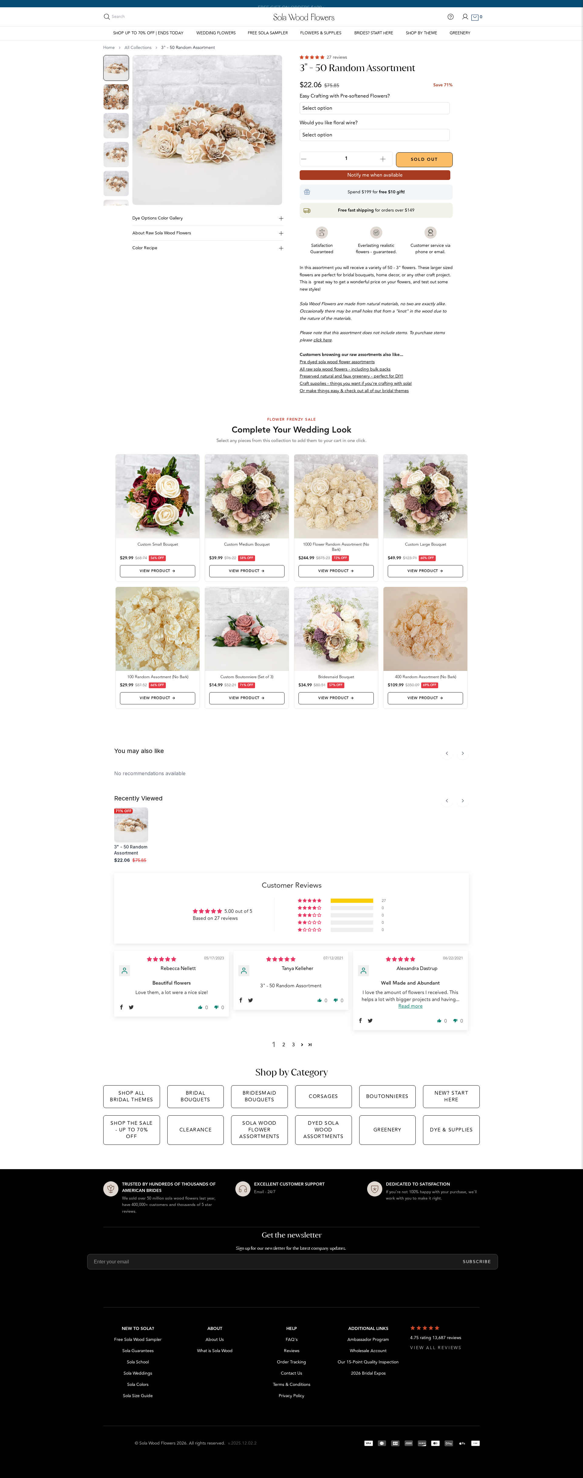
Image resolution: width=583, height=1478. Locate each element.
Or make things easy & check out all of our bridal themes (354, 391)
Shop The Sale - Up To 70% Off (132, 1130)
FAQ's (292, 1339)
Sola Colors (137, 1384)
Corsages (323, 1096)
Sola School (138, 1362)
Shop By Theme (421, 33)
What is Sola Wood (215, 1351)
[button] (313, 57)
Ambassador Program (368, 1339)
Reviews (291, 1351)
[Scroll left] (447, 753)
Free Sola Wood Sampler (138, 1339)
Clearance (195, 1130)
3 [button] (293, 1044)
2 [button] (283, 1044)
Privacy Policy (291, 1396)
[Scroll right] (463, 753)
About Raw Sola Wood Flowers (161, 233)
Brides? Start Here (373, 33)
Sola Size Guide (138, 1396)
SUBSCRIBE (477, 1261)
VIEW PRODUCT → (157, 571)
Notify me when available (375, 175)
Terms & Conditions (291, 1384)
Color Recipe (144, 248)
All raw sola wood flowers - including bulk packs (345, 369)
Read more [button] (410, 1006)
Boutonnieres (387, 1096)
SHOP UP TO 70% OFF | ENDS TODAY (148, 33)
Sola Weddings (138, 1373)
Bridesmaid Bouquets (260, 1096)
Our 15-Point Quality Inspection (368, 1362)
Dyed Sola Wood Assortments (323, 1130)
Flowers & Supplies (320, 33)
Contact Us (291, 1373)
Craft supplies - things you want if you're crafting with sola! (356, 383)
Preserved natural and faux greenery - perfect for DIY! (351, 376)
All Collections (138, 48)
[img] (161, 959)
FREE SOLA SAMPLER (268, 33)
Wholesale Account (368, 1351)
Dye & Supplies (451, 1130)
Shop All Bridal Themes (131, 1096)
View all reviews (436, 1348)
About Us (215, 1339)
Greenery (460, 33)
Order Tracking (291, 1362)
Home (109, 48)
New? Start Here (451, 1096)
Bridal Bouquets (195, 1096)
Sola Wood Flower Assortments (259, 1130)
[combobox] (138, 16)
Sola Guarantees (138, 1351)
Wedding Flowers (216, 33)
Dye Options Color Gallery (157, 218)
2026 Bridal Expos (368, 1373)
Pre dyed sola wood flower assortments (337, 362)
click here (322, 340)
